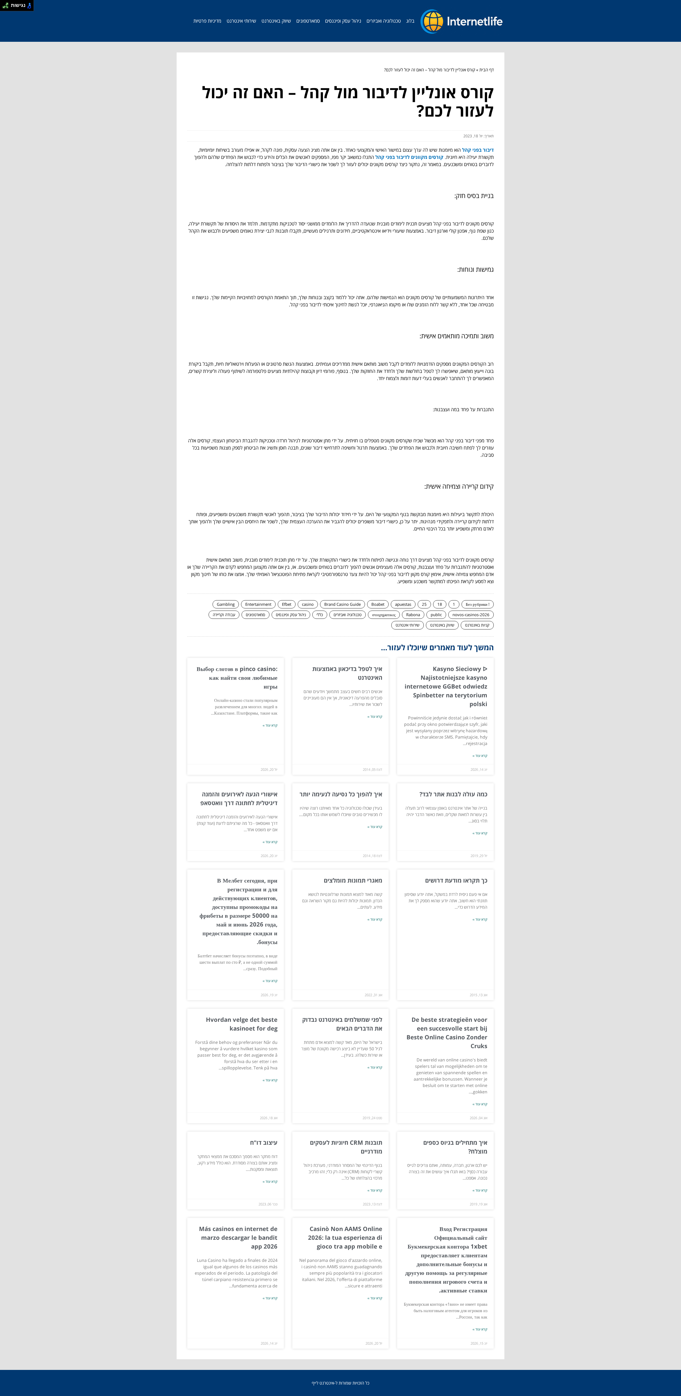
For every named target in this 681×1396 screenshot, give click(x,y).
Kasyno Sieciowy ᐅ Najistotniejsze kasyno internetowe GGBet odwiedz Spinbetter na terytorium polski (446, 686)
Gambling (226, 604)
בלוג (410, 21)
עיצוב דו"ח (263, 1142)
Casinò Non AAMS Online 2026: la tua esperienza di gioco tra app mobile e (345, 1237)
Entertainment (258, 604)
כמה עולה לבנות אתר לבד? (453, 794)
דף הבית (486, 70)
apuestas (403, 604)
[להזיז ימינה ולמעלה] (7, 4)
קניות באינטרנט (477, 625)
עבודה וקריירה (224, 614)
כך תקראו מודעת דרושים (456, 880)
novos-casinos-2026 (470, 614)
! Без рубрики (477, 604)
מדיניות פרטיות (207, 21)
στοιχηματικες (384, 614)
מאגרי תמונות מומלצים (353, 880)
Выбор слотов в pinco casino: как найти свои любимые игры (237, 677)
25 (424, 604)
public (436, 614)
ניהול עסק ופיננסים (343, 21)
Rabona (413, 614)
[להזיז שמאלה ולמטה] (4, 7)
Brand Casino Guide (342, 604)
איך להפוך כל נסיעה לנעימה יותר (341, 794)
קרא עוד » (479, 755)
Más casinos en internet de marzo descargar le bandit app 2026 (238, 1237)
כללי (320, 614)
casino (308, 604)
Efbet (286, 604)
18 (439, 604)
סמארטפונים (308, 21)
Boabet (377, 604)
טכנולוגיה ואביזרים (384, 21)
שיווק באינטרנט (276, 21)
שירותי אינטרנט (241, 21)
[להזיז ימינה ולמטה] (7, 7)
